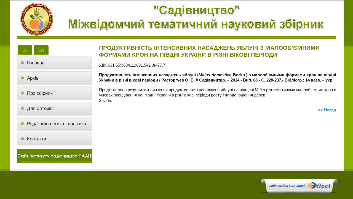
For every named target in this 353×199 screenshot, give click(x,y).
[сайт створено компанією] (299, 191)
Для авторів (40, 108)
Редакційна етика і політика (56, 123)
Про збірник (39, 93)
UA (25, 50)
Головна (35, 63)
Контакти (36, 139)
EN (41, 50)
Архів (33, 78)
